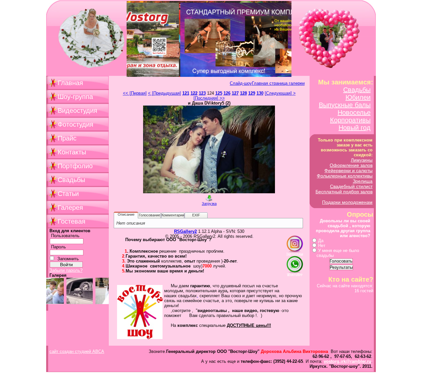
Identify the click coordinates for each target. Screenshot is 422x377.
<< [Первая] (135, 93)
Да (320, 240)
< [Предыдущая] (164, 93)
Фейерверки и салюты (348, 170)
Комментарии (173, 215)
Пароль (58, 246)
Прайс (67, 138)
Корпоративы (350, 120)
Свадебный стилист (351, 186)
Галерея (70, 207)
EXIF (196, 215)
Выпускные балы (345, 105)
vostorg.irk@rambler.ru (347, 361)
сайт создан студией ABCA (76, 351)
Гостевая (71, 221)
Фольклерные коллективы (345, 175)
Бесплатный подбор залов (344, 191)
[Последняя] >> (209, 98)
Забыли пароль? (65, 270)
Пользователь (65, 235)
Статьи (68, 193)
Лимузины (362, 160)
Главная (70, 82)
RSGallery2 (185, 231)
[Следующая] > (280, 93)
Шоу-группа (75, 96)
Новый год (355, 127)
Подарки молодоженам (347, 202)
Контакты (72, 152)
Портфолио (75, 166)
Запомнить (68, 258)
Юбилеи (358, 97)
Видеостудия (77, 110)
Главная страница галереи (278, 83)
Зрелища (363, 181)
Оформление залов (351, 165)
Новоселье (354, 112)
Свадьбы (71, 179)
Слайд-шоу (241, 83)
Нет (321, 245)
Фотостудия (75, 124)
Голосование (149, 215)
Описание (126, 214)
